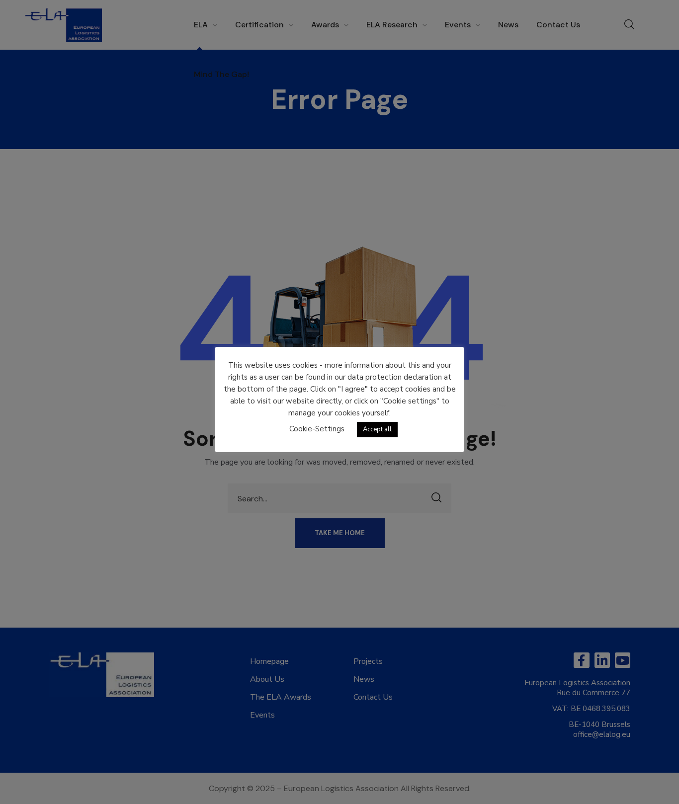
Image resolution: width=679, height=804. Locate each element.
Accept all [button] (377, 429)
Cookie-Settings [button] (316, 429)
